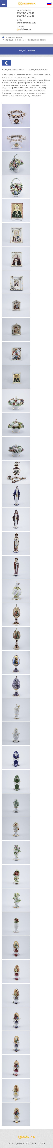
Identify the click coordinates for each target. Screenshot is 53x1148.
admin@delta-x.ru (26, 22)
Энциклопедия (15, 37)
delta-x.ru (25, 29)
